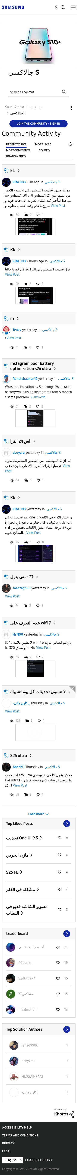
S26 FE (12, 872)
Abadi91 (19, 767)
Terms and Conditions (20, 1135)
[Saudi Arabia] (13, 7)
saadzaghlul (22, 588)
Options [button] (64, 108)
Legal (6, 1151)
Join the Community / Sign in (38, 123)
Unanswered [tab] (16, 156)
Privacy (8, 1143)
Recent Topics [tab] (16, 144)
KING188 (19, 182)
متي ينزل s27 (22, 576)
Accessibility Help (17, 1127)
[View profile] (6, 182)
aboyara (19, 453)
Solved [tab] (44, 150)
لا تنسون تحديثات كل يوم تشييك (38, 691)
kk (12, 170)
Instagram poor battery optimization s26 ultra (32, 366)
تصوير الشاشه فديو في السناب (26, 910)
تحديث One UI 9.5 (22, 838)
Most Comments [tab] (18, 150)
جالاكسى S (52, 182)
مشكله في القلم (21, 889)
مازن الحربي (18, 855)
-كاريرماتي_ (21, 703)
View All (38, 823)
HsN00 (18, 634)
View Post (58, 206)
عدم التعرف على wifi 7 (30, 623)
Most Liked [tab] (43, 144)
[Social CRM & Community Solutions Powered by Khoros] (64, 1113)
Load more (36, 814)
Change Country (38, 1160)
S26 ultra (18, 755)
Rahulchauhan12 (25, 379)
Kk (12, 249)
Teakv (17, 330)
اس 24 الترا (20, 441)
